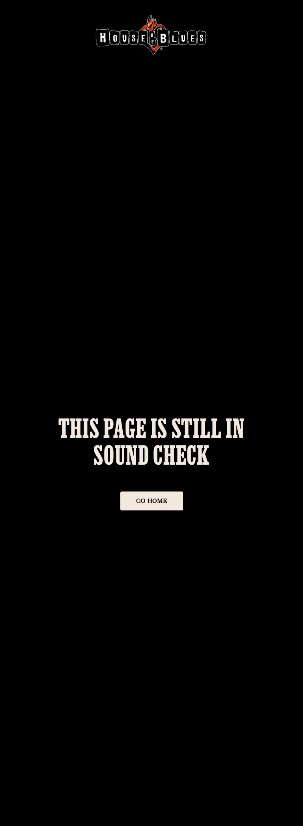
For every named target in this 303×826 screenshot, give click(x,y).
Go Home (151, 500)
